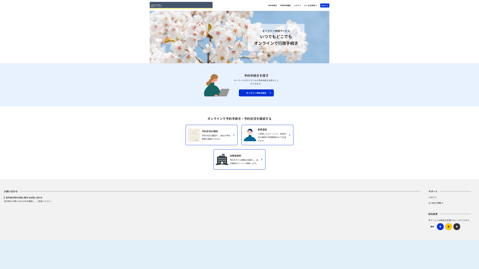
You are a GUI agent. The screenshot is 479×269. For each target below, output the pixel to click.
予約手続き (272, 5)
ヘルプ (296, 5)
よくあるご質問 (434, 203)
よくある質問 (309, 5)
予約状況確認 (285, 5)
